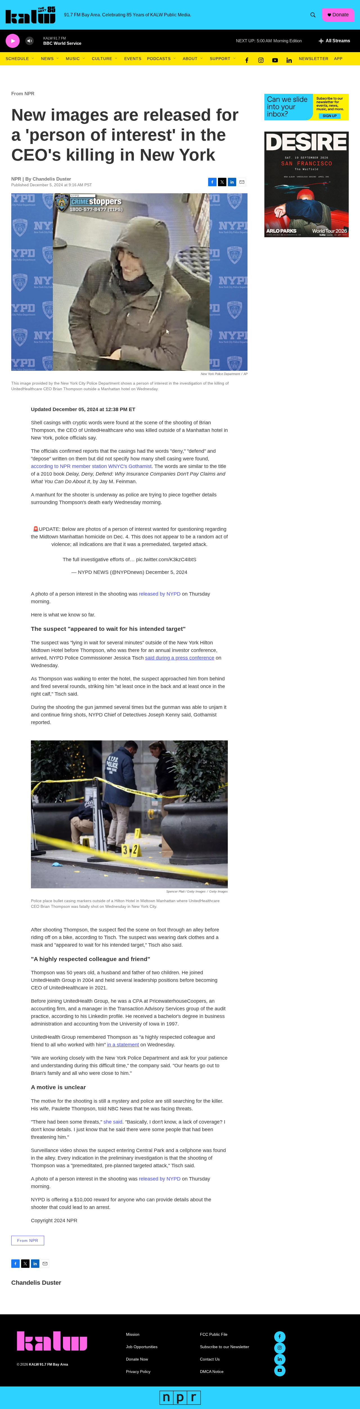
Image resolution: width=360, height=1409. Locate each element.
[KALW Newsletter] (306, 107)
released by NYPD (160, 594)
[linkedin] (289, 59)
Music (73, 58)
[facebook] (247, 59)
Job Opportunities (142, 1347)
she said (113, 1122)
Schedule (17, 58)
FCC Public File (214, 1334)
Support (220, 58)
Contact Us (210, 1359)
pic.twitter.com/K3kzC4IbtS (166, 559)
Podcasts (159, 58)
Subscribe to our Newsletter (224, 1347)
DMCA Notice (212, 1372)
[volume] (29, 41)
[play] (12, 41)
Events (132, 58)
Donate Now (137, 1359)
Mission (133, 1334)
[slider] (38, 41)
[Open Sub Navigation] (33, 58)
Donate (340, 14)
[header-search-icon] (313, 14)
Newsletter (313, 58)
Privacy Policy (138, 1372)
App (338, 58)
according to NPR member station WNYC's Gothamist (91, 466)
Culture (102, 58)
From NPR (22, 93)
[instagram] (261, 59)
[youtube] (275, 59)
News (47, 58)
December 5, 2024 (166, 572)
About (190, 58)
